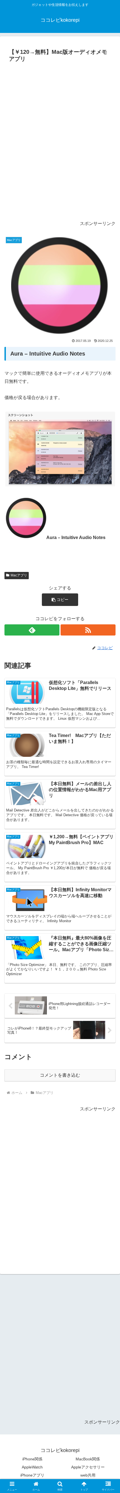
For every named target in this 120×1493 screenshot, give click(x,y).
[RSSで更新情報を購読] (88, 630)
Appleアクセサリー (88, 1467)
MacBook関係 (88, 1459)
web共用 (87, 1475)
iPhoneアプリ (32, 1475)
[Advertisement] (60, 144)
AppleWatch (32, 1467)
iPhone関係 (32, 1459)
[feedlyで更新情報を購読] (31, 630)
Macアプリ (19, 575)
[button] (60, 599)
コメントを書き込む (60, 1075)
